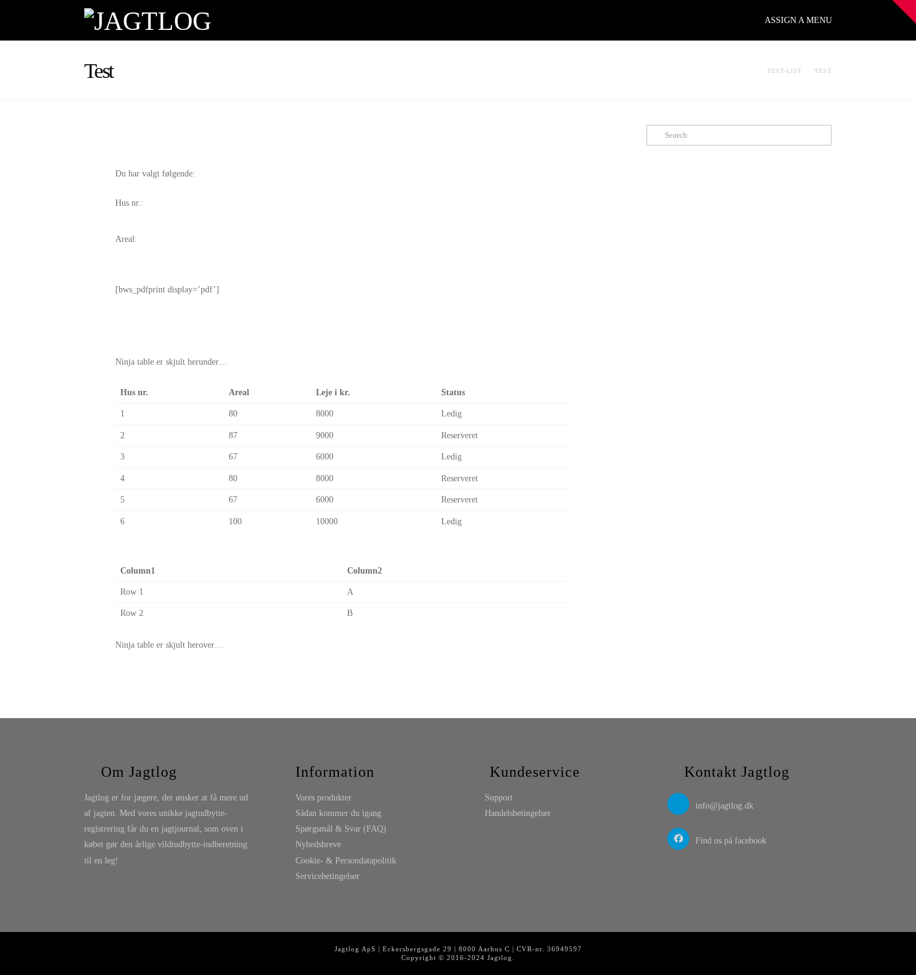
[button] (904, 12)
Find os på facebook (730, 840)
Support (499, 797)
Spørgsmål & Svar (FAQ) (340, 828)
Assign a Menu (798, 20)
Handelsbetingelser (518, 813)
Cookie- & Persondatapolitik (345, 860)
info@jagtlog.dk (724, 805)
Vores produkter (323, 797)
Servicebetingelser (327, 876)
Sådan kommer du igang (338, 813)
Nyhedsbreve (318, 844)
